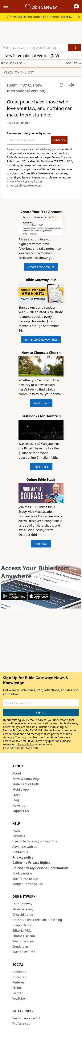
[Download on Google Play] (14, 599)
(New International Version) (26, 88)
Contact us (20, 852)
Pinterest (19, 982)
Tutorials (18, 836)
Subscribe (59, 140)
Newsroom (20, 805)
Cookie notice (22, 873)
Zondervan (20, 946)
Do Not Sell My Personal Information (40, 868)
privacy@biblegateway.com (24, 185)
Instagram (19, 977)
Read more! (41, 403)
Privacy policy (22, 857)
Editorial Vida (21, 930)
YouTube (18, 998)
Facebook (19, 972)
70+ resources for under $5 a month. (41, 17)
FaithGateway (22, 904)
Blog (15, 800)
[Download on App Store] (39, 599)
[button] (76, 6)
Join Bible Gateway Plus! (41, 339)
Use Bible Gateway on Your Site (34, 841)
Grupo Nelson (22, 925)
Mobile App (20, 789)
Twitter (17, 993)
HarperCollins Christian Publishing (37, 920)
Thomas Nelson (23, 936)
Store (16, 795)
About (16, 773)
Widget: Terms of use (27, 884)
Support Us (20, 811)
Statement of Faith (25, 784)
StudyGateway (22, 909)
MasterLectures (23, 952)
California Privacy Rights (31, 862)
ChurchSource (22, 914)
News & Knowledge (26, 779)
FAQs (16, 831)
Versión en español (26, 1018)
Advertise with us (24, 847)
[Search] (74, 47)
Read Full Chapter (18, 123)
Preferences (21, 1023)
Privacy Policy (15, 181)
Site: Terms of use (25, 879)
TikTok (17, 988)
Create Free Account (41, 267)
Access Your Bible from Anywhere (35, 572)
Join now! (41, 544)
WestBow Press (23, 941)
